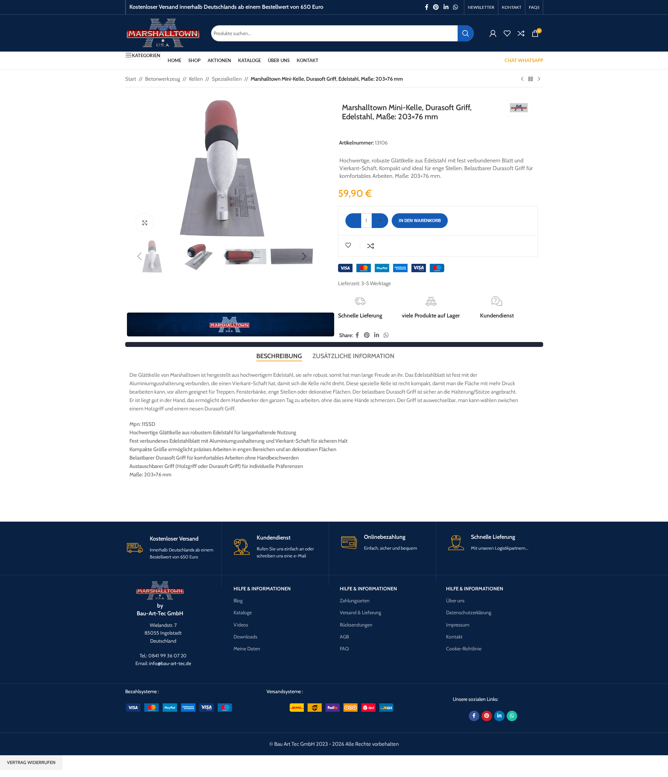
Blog (238, 600)
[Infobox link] (173, 548)
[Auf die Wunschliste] (349, 245)
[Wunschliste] (507, 33)
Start (130, 79)
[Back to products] (530, 79)
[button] (139, 256)
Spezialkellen (227, 79)
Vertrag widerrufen (31, 762)
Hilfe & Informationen (262, 588)
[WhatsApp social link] (455, 7)
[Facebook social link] (427, 7)
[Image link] (159, 590)
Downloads (245, 637)
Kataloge (243, 612)
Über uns (455, 600)
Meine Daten (247, 648)
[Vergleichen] (521, 33)
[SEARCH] (466, 33)
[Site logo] (163, 32)
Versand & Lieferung (360, 612)
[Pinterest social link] (436, 7)
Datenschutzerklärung (468, 612)
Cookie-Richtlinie (463, 648)
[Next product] (539, 79)
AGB (344, 637)
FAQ (344, 648)
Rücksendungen (356, 625)
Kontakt (454, 637)
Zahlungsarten (355, 600)
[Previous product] (522, 79)
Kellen (196, 79)
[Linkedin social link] (446, 7)
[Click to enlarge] (145, 222)
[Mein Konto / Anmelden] (493, 33)
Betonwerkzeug (162, 79)
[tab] (279, 356)
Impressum (457, 625)
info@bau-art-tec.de (170, 663)
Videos (241, 625)
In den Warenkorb (420, 220)
